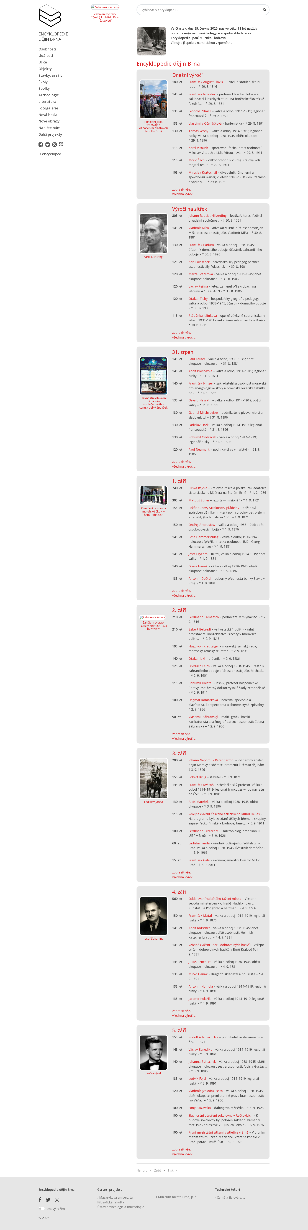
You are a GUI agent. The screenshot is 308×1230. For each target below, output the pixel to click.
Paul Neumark (199, 449)
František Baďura (201, 245)
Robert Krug (197, 777)
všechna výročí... (184, 194)
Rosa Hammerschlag (204, 537)
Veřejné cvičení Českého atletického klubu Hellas (224, 814)
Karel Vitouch (198, 148)
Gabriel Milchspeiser (203, 412)
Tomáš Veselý (198, 131)
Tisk (171, 1170)
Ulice (42, 62)
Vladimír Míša (199, 228)
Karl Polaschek (199, 262)
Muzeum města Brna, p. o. (177, 1197)
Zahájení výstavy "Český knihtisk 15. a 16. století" (105, 17)
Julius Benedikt (200, 962)
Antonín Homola (201, 986)
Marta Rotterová (201, 274)
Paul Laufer (197, 359)
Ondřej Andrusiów (202, 524)
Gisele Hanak (198, 566)
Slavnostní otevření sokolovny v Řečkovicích (221, 1115)
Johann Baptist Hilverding (208, 215)
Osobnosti (47, 49)
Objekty (45, 68)
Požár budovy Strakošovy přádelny (214, 508)
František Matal (200, 915)
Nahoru (142, 1170)
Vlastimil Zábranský (203, 717)
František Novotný (202, 94)
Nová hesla (47, 114)
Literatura (47, 101)
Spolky (44, 88)
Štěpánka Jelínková (203, 315)
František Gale (199, 860)
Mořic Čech (197, 160)
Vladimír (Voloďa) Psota (206, 1091)
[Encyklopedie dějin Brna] (62, 144)
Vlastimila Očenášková (205, 123)
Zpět (157, 1170)
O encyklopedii (50, 154)
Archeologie (48, 95)
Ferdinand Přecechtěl (204, 831)
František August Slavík (206, 82)
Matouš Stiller (199, 500)
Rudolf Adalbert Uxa (203, 1037)
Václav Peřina (198, 286)
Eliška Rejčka (198, 488)
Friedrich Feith (199, 666)
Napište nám (49, 127)
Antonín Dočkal (200, 578)
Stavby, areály (50, 75)
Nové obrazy (49, 121)
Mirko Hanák (198, 974)
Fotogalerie (48, 108)
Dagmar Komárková (203, 700)
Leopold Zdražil (200, 111)
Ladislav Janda (199, 843)
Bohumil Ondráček (202, 437)
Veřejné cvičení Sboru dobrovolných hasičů (220, 945)
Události (45, 55)
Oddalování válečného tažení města (215, 898)
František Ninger (201, 383)
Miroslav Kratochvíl (203, 172)
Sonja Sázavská (200, 1108)
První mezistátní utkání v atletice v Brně (218, 1132)
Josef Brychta (198, 554)
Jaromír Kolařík (200, 998)
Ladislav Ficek (199, 425)
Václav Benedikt (200, 1049)
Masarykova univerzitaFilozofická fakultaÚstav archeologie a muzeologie (120, 1202)
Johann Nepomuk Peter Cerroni (211, 760)
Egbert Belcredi (200, 629)
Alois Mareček (199, 802)
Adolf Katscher (199, 928)
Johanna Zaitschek (202, 1061)
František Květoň (201, 785)
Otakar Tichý (198, 298)
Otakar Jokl (197, 658)
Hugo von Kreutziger (204, 646)
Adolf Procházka (200, 371)
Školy (43, 82)
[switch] (41, 1208)
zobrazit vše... (182, 189)
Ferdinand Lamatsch (204, 617)
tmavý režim (55, 1208)
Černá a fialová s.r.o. (231, 1197)
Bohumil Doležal (200, 683)
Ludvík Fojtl (197, 1078)
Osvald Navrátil (200, 400)
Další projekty (50, 134)
